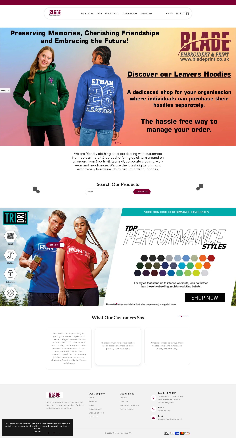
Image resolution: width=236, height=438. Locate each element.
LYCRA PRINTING (96, 413)
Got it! (37, 431)
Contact (124, 401)
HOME (91, 397)
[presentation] (10, 72)
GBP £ (4, 90)
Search (123, 397)
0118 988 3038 (164, 410)
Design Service (127, 409)
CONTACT (93, 416)
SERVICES (93, 401)
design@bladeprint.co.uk (170, 419)
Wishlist (180, 13)
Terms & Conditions (129, 405)
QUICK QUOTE (95, 409)
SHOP (91, 405)
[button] (115, 143)
